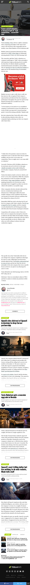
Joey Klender (9, 39)
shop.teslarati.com (5, 305)
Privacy (24, 577)
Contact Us (21, 575)
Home (7, 575)
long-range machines (14, 180)
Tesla (22, 284)
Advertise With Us (10, 577)
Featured (17, 284)
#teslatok (11, 557)
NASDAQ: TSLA (9, 43)
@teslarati (3, 555)
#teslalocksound (18, 557)
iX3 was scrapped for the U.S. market (14, 204)
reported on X (14, 448)
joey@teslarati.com (5, 302)
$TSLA (12, 284)
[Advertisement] (15, 137)
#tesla (7, 557)
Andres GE (27, 35)
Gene (8, 333)
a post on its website (8, 374)
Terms (18, 577)
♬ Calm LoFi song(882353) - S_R (9, 558)
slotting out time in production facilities (16, 67)
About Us (13, 575)
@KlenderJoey (21, 302)
